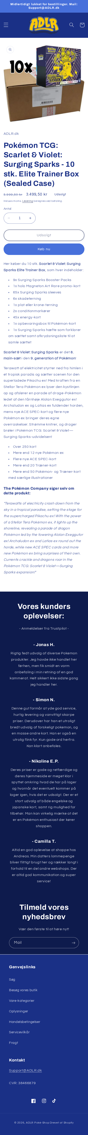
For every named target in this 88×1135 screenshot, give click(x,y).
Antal (8, 208)
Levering (27, 201)
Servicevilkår (19, 1032)
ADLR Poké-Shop (37, 1122)
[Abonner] (73, 942)
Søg (12, 979)
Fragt (13, 1043)
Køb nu (44, 249)
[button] (6, 25)
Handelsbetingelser (24, 1022)
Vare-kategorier (21, 1000)
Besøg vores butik (23, 990)
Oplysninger (18, 1011)
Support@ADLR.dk (25, 1070)
